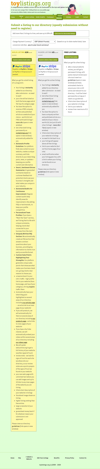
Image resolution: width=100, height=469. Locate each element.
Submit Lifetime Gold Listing (21, 60)
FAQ (19, 458)
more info (19, 122)
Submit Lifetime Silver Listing (48, 60)
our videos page (21, 342)
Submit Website (59, 17)
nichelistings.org (22, 133)
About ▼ (21, 17)
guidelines (16, 426)
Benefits (57, 458)
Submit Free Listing (71, 57)
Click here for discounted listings (65, 33)
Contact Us (82, 458)
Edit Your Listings (42, 458)
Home (12, 458)
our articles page (29, 303)
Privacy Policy (69, 458)
